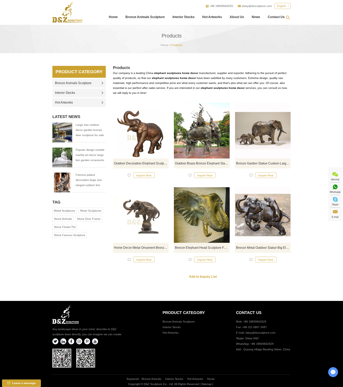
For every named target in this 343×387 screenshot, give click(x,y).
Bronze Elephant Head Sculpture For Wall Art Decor (202, 247)
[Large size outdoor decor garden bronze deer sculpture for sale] (62, 132)
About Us (237, 17)
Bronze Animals (151, 378)
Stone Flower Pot (65, 227)
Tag (56, 202)
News (256, 17)
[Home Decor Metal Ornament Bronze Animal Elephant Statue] (141, 215)
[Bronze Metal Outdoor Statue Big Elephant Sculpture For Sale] (263, 215)
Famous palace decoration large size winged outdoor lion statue (89, 180)
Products (176, 45)
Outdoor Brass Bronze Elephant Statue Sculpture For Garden (202, 163)
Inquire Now (143, 175)
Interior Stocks (183, 17)
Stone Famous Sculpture (69, 235)
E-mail (335, 217)
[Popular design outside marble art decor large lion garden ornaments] (62, 157)
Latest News (66, 116)
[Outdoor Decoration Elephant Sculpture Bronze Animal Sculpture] (141, 130)
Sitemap (206, 384)
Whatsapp (335, 192)
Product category (184, 312)
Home (113, 17)
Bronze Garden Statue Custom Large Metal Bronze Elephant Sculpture (263, 163)
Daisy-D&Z (252, 338)
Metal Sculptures (64, 210)
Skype (335, 204)
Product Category (79, 71)
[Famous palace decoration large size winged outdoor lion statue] (62, 182)
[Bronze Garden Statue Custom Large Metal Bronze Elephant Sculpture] (263, 130)
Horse (211, 378)
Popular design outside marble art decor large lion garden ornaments (90, 155)
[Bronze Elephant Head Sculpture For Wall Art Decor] (201, 215)
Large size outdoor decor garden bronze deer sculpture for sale (90, 130)
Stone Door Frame (88, 218)
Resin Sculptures (90, 210)
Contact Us (276, 17)
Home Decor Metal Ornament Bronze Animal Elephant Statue (141, 247)
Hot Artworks (212, 17)
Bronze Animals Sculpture (145, 17)
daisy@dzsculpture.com (257, 6)
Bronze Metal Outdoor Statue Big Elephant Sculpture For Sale (263, 247)
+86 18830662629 (262, 343)
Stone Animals (63, 218)
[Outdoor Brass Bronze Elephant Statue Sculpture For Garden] (201, 130)
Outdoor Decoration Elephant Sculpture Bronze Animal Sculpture (141, 163)
